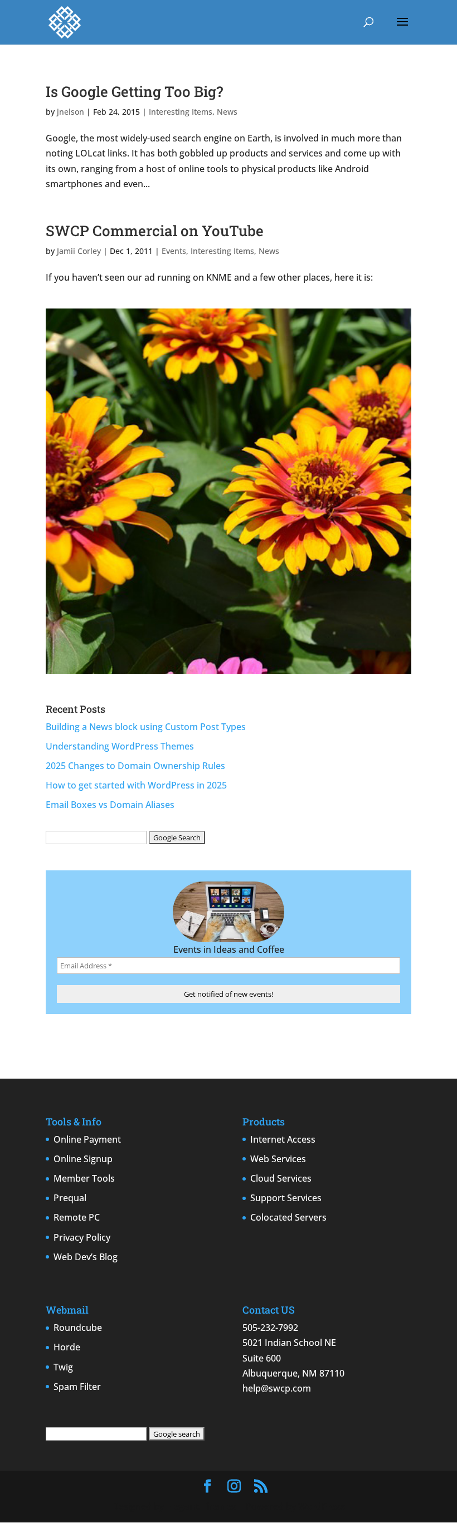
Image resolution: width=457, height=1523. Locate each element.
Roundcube (78, 1327)
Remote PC (77, 1217)
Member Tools (84, 1178)
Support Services (286, 1198)
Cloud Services (281, 1178)
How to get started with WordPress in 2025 (136, 785)
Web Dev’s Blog (86, 1257)
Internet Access (282, 1139)
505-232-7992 (270, 1327)
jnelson (70, 111)
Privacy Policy (82, 1237)
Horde (67, 1347)
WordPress (321, 1506)
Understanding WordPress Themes (120, 746)
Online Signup (83, 1159)
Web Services (278, 1159)
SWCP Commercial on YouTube (155, 230)
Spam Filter (77, 1386)
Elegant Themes (201, 1506)
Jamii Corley (79, 251)
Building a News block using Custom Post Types (146, 727)
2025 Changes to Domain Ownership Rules (135, 766)
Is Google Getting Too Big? (134, 91)
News (227, 111)
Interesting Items (180, 111)
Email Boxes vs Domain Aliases (110, 805)
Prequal (70, 1198)
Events (174, 251)
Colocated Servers (288, 1217)
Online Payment (87, 1139)
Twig (63, 1367)
